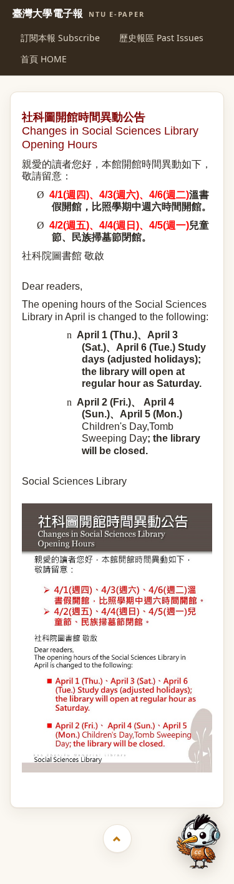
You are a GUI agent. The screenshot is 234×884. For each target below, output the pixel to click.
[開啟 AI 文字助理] (198, 841)
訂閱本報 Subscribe (60, 38)
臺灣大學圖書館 (118, 783)
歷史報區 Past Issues (161, 38)
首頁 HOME (44, 59)
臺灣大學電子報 (78, 13)
